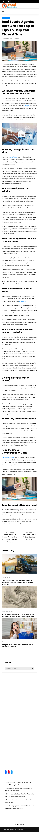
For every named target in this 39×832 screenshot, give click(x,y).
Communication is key (8, 457)
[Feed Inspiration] (9, 8)
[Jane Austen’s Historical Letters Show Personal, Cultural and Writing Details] (19, 608)
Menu (4, 11)
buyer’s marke (14, 157)
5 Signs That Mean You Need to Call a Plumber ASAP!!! (17, 646)
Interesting (6, 18)
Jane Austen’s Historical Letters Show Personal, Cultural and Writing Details (18, 615)
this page (27, 105)
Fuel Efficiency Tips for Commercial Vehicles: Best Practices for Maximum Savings (18, 582)
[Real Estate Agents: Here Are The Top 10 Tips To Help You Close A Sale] (19, 60)
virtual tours (22, 301)
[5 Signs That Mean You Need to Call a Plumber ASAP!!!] (19, 638)
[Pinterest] (4, 1)
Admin (17, 38)
